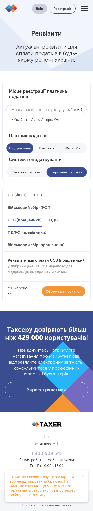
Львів (35, 120)
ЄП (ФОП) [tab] (17, 195)
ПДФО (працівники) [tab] (27, 233)
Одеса (59, 120)
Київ (14, 120)
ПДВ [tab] (53, 220)
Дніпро (46, 120)
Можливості (46, 444)
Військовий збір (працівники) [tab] (36, 245)
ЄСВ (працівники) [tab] (25, 220)
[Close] (83, 476)
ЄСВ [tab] (38, 195)
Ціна (46, 437)
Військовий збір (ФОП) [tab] (30, 208)
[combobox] (46, 109)
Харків (24, 120)
